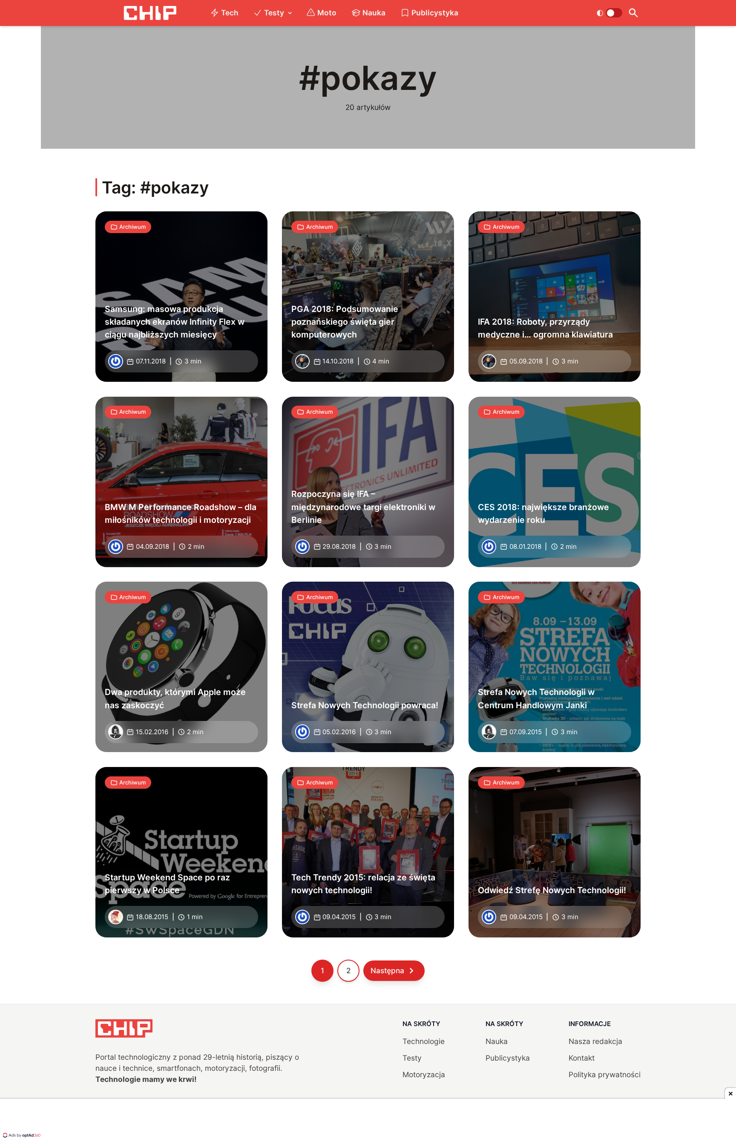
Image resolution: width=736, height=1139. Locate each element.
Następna (387, 970)
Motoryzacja (423, 1074)
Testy (274, 12)
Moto (326, 12)
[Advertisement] (368, 1120)
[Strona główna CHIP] (149, 13)
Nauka (373, 12)
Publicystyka (434, 12)
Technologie (423, 1041)
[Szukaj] (633, 13)
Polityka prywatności (605, 1074)
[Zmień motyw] (609, 12)
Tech (230, 12)
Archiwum (132, 226)
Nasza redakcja (595, 1041)
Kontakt (582, 1057)
